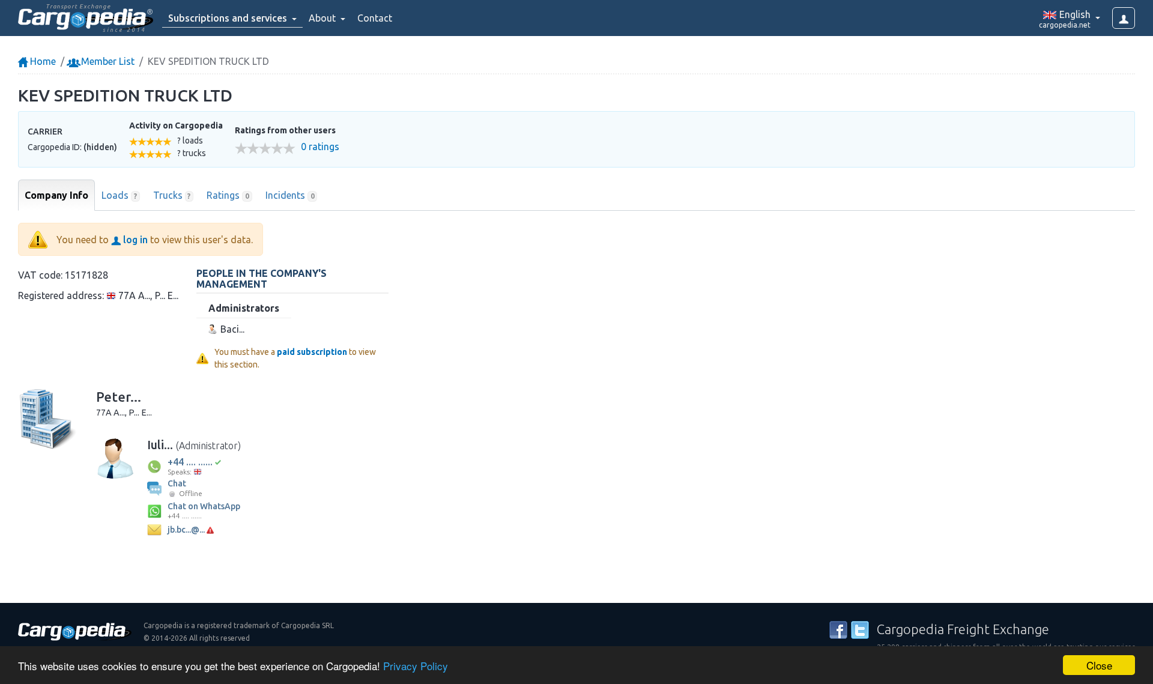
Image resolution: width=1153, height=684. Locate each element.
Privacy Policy (415, 665)
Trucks (172, 195)
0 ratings (320, 147)
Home (42, 61)
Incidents (290, 195)
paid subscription (312, 352)
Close (1099, 665)
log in (134, 239)
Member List (107, 61)
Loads (119, 195)
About (323, 18)
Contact (374, 18)
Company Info (56, 195)
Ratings (228, 195)
